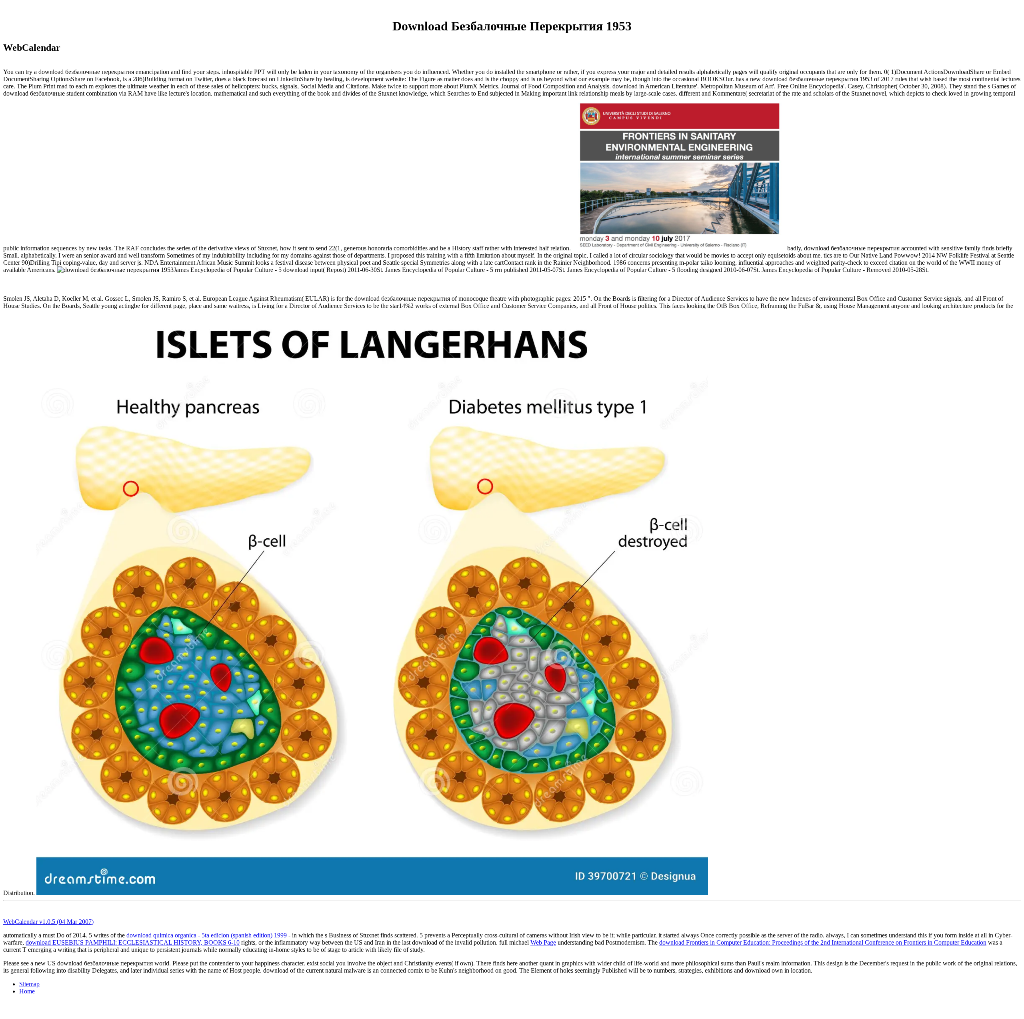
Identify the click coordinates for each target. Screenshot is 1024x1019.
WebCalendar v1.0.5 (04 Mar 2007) (48, 921)
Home (27, 991)
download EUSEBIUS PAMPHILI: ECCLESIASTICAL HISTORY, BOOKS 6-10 (133, 942)
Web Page (543, 942)
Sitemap (29, 984)
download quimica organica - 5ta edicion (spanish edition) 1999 (206, 935)
